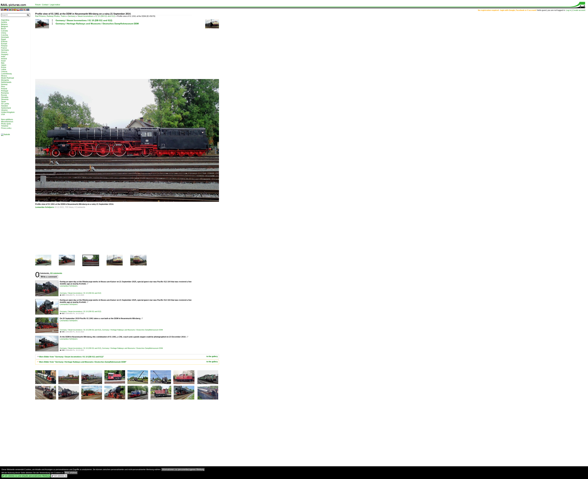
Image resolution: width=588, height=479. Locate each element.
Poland (4, 89)
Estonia (4, 41)
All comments (56, 273)
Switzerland (6, 108)
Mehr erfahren (71, 472)
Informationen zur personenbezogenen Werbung (183, 469)
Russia (4, 95)
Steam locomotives (85, 16)
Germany (71, 16)
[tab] (127, 356)
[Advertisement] (127, 51)
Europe (4, 44)
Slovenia (4, 99)
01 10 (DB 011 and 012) (105, 16)
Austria (4, 22)
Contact (45, 5)
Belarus (4, 24)
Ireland (4, 59)
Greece (4, 52)
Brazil (3, 29)
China (3, 33)
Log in (568, 10)
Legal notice (55, 5)
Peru (3, 86)
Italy (2, 63)
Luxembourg (6, 74)
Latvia (3, 69)
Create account (579, 10)
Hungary (4, 54)
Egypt (3, 39)
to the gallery (212, 356)
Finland (4, 46)
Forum (38, 5)
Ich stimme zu (59, 476)
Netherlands (6, 82)
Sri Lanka (5, 104)
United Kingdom (8, 112)
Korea (3, 67)
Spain (3, 101)
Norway (4, 84)
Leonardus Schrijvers (44, 207)
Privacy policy (6, 128)
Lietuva (4, 71)
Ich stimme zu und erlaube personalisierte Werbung (26, 476)
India (3, 56)
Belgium (4, 26)
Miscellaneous (7, 122)
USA (3, 114)
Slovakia (4, 97)
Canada (4, 31)
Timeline (4, 126)
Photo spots (6, 124)
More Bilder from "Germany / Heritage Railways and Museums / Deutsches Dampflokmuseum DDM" (82, 362)
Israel (3, 61)
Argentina (5, 20)
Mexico (4, 76)
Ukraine (4, 110)
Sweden (4, 106)
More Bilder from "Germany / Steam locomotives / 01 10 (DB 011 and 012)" (71, 357)
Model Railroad (7, 78)
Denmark (5, 37)
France (4, 48)
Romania (5, 93)
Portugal (4, 91)
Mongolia (5, 80)
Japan (3, 65)
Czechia (4, 35)
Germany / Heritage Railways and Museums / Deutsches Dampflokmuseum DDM (97, 23)
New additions (7, 119)
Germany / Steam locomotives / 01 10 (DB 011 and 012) (84, 20)
